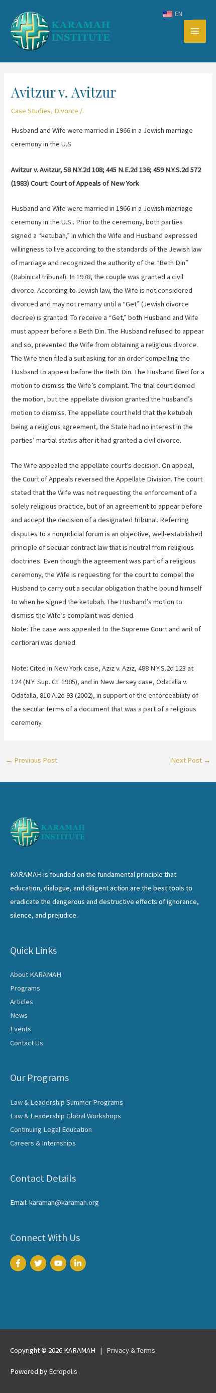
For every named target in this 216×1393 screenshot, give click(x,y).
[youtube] (59, 1263)
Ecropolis (63, 1371)
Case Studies (31, 110)
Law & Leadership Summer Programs (66, 1102)
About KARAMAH (35, 974)
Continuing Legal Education (51, 1129)
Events (20, 1028)
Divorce (66, 110)
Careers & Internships (43, 1143)
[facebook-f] (19, 1263)
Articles (21, 1001)
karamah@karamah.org (64, 1202)
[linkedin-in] (79, 1263)
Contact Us (26, 1042)
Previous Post (31, 760)
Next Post (191, 760)
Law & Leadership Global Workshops (65, 1115)
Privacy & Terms (130, 1350)
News (19, 1015)
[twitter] (39, 1263)
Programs (25, 988)
